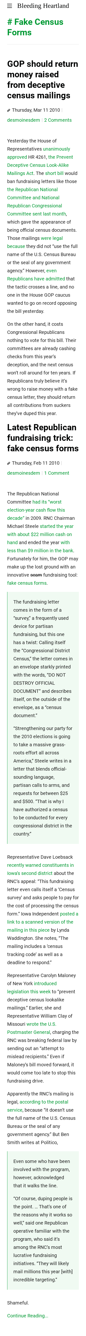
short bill (54, 173)
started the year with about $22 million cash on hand (40, 534)
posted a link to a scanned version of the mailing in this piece (42, 922)
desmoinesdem (23, 120)
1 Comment (56, 473)
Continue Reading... (27, 1316)
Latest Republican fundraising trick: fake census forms (43, 438)
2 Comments (58, 120)
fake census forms (27, 583)
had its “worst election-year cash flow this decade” (36, 510)
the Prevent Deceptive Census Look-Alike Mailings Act (40, 165)
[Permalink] (8, 110)
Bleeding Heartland (43, 5)
